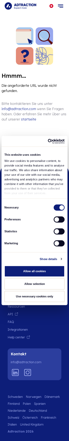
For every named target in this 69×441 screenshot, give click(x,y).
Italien (12, 424)
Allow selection (34, 283)
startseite (28, 119)
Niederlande (17, 411)
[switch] (59, 219)
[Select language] (51, 6)
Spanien (40, 404)
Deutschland (38, 411)
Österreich (30, 417)
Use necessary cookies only (34, 296)
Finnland (14, 404)
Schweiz (13, 417)
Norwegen (33, 397)
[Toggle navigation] (60, 6)
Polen (27, 404)
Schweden (15, 397)
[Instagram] (27, 372)
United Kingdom (32, 424)
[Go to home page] (20, 6)
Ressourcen (16, 306)
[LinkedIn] (15, 372)
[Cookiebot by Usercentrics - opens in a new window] (49, 141)
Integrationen (18, 329)
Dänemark (52, 397)
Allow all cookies (34, 271)
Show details (48, 259)
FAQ (11, 322)
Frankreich (48, 417)
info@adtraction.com (19, 109)
